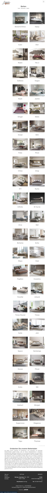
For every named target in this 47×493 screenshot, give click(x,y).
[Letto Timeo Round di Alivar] (20, 306)
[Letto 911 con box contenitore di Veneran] (20, 180)
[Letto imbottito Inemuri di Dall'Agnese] (20, 397)
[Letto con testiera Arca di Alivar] (20, 216)
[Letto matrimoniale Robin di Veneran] (20, 54)
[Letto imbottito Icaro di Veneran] (20, 36)
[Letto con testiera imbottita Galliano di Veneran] (20, 72)
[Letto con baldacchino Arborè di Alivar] (37, 288)
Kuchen (6, 475)
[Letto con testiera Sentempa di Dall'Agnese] (37, 342)
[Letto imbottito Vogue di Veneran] (37, 72)
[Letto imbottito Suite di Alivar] (20, 324)
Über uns (6, 474)
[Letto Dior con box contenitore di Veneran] (37, 36)
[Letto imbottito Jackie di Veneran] (37, 90)
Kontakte (6, 478)
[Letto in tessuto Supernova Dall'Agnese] (20, 415)
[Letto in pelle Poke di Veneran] (20, 144)
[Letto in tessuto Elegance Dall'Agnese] (37, 415)
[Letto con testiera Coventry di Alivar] (37, 270)
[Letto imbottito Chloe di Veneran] (20, 162)
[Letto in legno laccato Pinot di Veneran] (37, 144)
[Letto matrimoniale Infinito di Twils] (20, 198)
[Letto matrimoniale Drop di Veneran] (37, 162)
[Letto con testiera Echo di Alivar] (37, 234)
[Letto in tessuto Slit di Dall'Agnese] (37, 379)
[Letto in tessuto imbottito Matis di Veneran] (37, 108)
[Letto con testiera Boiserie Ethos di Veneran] (20, 18)
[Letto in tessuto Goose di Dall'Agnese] (20, 360)
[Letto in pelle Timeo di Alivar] (37, 306)
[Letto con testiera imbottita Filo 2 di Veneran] (37, 54)
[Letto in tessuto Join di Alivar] (37, 324)
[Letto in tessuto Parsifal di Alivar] (20, 288)
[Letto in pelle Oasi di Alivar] (37, 252)
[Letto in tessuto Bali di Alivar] (37, 216)
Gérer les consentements (12, 492)
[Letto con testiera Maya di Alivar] (20, 252)
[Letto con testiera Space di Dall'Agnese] (20, 342)
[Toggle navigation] (43, 1)
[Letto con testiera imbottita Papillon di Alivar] (20, 270)
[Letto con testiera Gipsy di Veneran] (37, 18)
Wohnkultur (23, 8)
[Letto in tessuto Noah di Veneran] (20, 90)
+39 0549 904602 (38, 481)
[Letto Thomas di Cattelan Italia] (37, 433)
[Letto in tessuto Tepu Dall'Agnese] (20, 433)
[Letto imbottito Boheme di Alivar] (20, 234)
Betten (28, 8)
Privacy (1, 492)
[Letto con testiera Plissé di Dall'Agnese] (37, 360)
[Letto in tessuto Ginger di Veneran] (20, 108)
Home (19, 8)
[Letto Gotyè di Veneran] (20, 126)
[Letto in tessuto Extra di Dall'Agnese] (20, 379)
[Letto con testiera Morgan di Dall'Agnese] (37, 397)
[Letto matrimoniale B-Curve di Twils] (37, 198)
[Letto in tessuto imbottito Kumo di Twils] (37, 180)
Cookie (5, 492)
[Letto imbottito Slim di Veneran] (37, 126)
